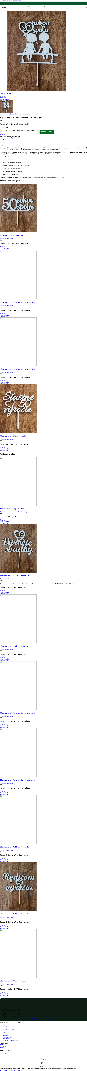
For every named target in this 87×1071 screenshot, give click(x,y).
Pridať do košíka (46, 131)
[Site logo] (36, 10)
